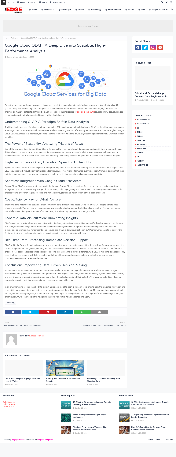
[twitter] (166, 2)
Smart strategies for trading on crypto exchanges (89, 416)
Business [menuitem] (48, 10)
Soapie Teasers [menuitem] (158, 10)
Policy (44, 2)
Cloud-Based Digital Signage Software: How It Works (22, 379)
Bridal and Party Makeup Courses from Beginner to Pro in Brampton (152, 95)
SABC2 (140, 136)
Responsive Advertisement (88, 26)
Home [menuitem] (34, 10)
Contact (33, 2)
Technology (15, 38)
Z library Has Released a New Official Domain (63, 379)
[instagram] (171, 2)
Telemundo (142, 144)
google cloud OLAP (85, 112)
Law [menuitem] (143, 10)
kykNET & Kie (142, 165)
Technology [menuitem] (96, 10)
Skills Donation (9, 402)
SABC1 (140, 132)
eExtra (140, 153)
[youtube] (160, 47)
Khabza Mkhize (12, 57)
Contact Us (168, 439)
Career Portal (8, 406)
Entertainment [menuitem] (114, 10)
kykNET (140, 161)
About (22, 2)
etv (138, 157)
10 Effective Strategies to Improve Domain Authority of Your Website (92, 403)
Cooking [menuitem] (65, 10)
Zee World (141, 149)
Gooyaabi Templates (45, 440)
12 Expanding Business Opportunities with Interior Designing (150, 416)
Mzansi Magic (143, 120)
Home (12, 2)
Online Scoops (9, 404)
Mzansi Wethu (143, 124)
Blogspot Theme (18, 440)
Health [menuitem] (131, 10)
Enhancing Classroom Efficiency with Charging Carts (103, 379)
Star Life (141, 140)
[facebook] (161, 2)
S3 (138, 128)
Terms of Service (59, 2)
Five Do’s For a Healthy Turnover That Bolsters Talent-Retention (90, 428)
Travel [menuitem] (81, 10)
